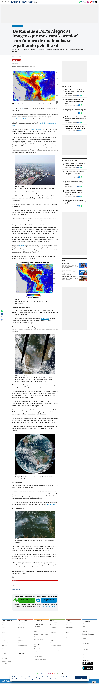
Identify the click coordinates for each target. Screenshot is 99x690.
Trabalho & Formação (22, 627)
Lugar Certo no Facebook (55, 645)
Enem (19, 632)
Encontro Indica (85, 643)
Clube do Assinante (38, 656)
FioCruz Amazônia (36, 129)
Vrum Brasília (85, 631)
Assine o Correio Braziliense (40, 659)
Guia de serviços (53, 635)
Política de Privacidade (6, 661)
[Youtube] (91, 2)
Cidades (3, 624)
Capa (3, 622)
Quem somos (4, 658)
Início (14, 57)
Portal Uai (84, 652)
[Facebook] (82, 2)
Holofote (3, 650)
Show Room (52, 637)
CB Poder (84, 629)
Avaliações (68, 629)
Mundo (3, 635)
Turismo (3, 655)
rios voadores (45, 318)
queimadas (16, 589)
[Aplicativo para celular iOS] (87, 663)
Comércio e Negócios (38, 642)
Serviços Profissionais (38, 639)
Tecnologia (4, 653)
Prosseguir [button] (81, 678)
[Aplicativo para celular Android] (87, 668)
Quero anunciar (37, 626)
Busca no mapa (53, 627)
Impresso (37, 644)
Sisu (19, 642)
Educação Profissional (22, 645)
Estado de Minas (85, 649)
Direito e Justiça (5, 642)
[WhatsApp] (80, 2)
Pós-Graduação (21, 648)
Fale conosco (20, 650)
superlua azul (51, 504)
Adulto (35, 636)
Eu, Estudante (22, 620)
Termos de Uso (5, 663)
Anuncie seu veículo (70, 624)
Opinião (3, 648)
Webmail (36, 622)
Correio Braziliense (8, 620)
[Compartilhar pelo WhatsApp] (81, 105)
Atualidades (84, 641)
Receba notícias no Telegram (48, 600)
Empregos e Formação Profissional (41, 634)
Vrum (68, 620)
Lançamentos (53, 629)
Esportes (3, 640)
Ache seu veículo (69, 622)
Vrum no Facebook (70, 637)
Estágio (19, 629)
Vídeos (67, 632)
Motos (67, 635)
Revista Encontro (88, 634)
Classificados (38, 624)
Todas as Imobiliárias (54, 648)
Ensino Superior (21, 624)
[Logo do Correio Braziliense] (22, 1)
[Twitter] (85, 2)
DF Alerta (84, 623)
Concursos (21, 653)
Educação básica (21, 622)
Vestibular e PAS (21, 640)
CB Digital (36, 651)
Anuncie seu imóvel (54, 624)
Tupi (83, 657)
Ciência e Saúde (5, 645)
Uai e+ (83, 654)
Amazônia (15, 119)
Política (3, 627)
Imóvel (52, 620)
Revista (84, 638)
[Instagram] (88, 2)
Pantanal (26, 119)
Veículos (35, 631)
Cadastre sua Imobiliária (55, 650)
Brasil (19, 57)
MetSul (21, 246)
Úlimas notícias (53, 632)
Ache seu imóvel (53, 622)
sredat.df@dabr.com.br (49, 606)
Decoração (52, 640)
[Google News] (93, 2)
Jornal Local (84, 626)
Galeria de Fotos (53, 642)
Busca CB (36, 654)
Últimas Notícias (21, 635)
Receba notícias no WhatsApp (26, 600)
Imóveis (35, 629)
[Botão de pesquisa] (9, 2)
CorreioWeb (38, 620)
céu (22, 108)
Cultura (19, 637)
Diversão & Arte (5, 637)
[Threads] (96, 2)
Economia (4, 632)
